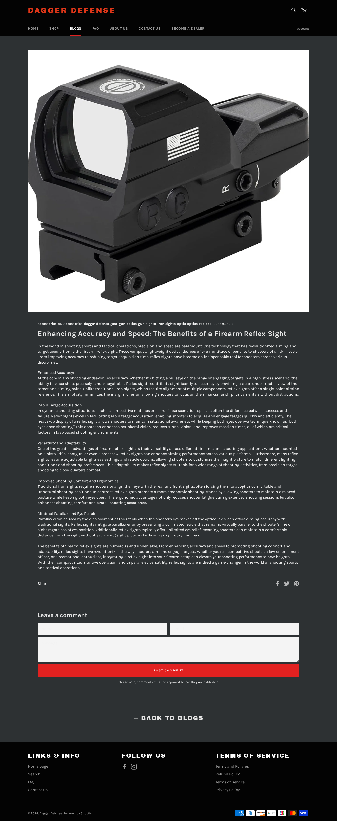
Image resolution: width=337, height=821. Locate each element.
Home (33, 28)
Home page (38, 766)
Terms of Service (230, 782)
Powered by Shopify (77, 813)
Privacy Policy (227, 789)
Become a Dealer (187, 28)
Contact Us (150, 28)
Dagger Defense (71, 10)
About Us (119, 28)
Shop (54, 28)
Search (34, 774)
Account (303, 28)
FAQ (95, 28)
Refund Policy (227, 774)
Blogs (75, 28)
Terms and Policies (232, 766)
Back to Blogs (171, 718)
